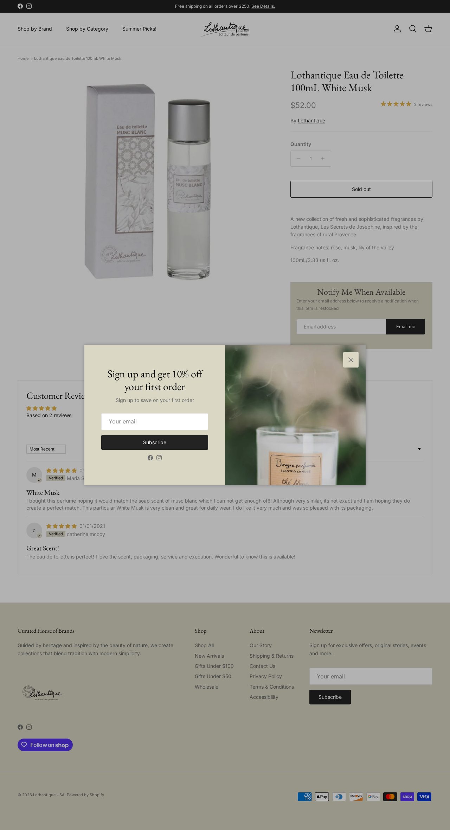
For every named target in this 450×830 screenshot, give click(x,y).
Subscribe (154, 442)
